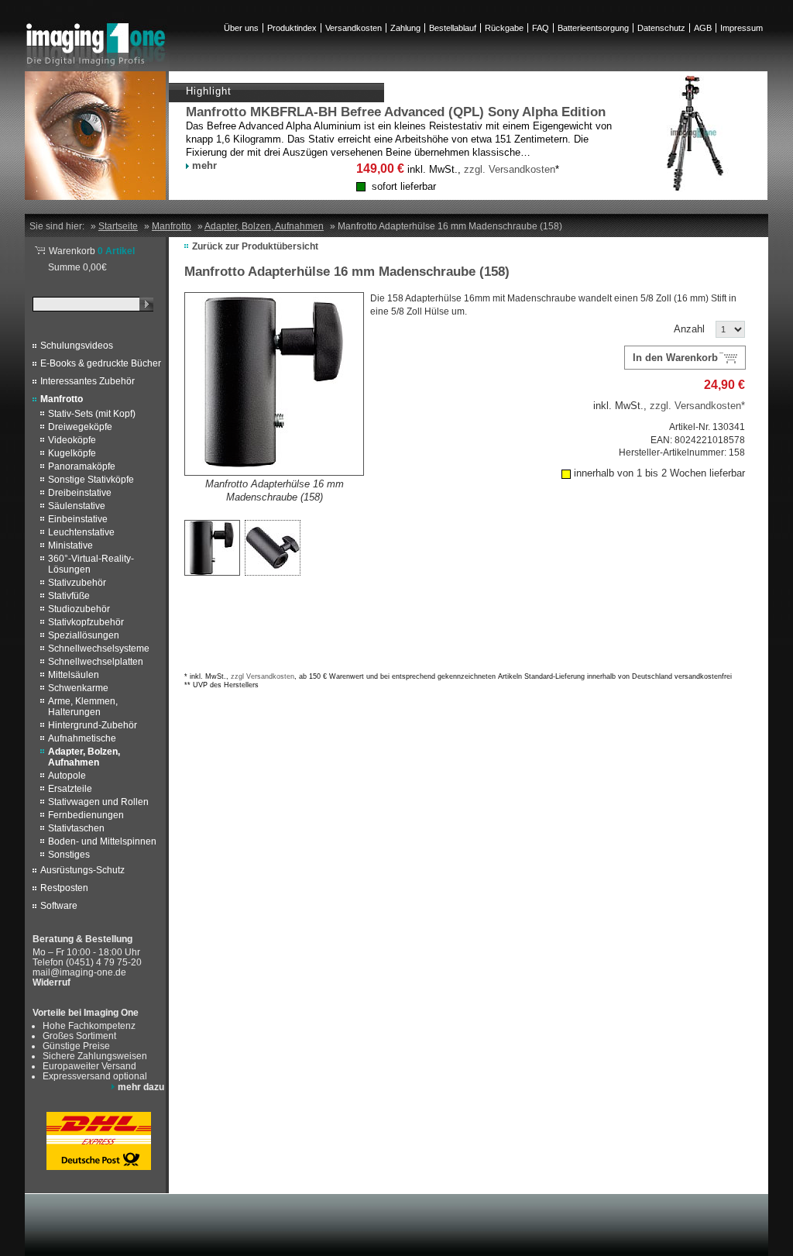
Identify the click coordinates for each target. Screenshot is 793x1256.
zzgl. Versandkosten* (697, 405)
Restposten (64, 888)
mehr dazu (141, 1087)
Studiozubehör (79, 609)
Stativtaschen (76, 828)
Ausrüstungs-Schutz (82, 870)
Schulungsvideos (76, 345)
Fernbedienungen (86, 815)
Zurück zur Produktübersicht (255, 246)
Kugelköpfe (72, 453)
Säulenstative (76, 506)
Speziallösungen (83, 635)
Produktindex (292, 28)
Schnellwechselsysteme (98, 648)
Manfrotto (61, 399)
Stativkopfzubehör (86, 622)
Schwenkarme (78, 688)
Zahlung (405, 28)
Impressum (741, 28)
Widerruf (51, 982)
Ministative (70, 545)
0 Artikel (92, 251)
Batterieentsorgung (593, 28)
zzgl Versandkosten (262, 676)
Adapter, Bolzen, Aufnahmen (84, 757)
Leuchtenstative (81, 532)
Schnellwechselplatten (95, 661)
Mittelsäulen (73, 674)
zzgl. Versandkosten (509, 169)
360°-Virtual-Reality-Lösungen (91, 564)
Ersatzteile (70, 788)
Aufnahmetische (82, 738)
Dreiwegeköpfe (80, 427)
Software (58, 905)
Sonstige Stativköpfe (91, 479)
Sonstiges (69, 854)
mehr (204, 165)
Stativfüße (69, 595)
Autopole (67, 775)
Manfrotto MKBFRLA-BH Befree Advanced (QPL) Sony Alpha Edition (396, 112)
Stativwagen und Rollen (98, 802)
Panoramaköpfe (81, 466)
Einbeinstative (78, 519)
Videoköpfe (72, 440)
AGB (703, 28)
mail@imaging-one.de (79, 972)
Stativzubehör (77, 582)
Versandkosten (353, 28)
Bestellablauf (452, 28)
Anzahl (689, 329)
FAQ (540, 28)
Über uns (241, 28)
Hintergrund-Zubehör (92, 725)
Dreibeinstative (80, 492)
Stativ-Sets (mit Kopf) (92, 413)
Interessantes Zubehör (87, 381)
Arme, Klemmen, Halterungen (83, 706)
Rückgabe (504, 28)
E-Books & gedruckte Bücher (100, 363)
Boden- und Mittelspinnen (102, 841)
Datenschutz (661, 28)
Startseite (118, 226)
